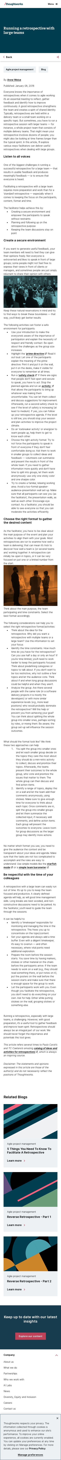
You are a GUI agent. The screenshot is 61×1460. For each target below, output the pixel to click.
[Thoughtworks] (14, 4)
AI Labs (8, 1385)
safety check (26, 375)
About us (9, 1361)
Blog (43, 69)
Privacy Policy (37, 1448)
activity (46, 386)
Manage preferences (30, 1454)
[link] (30, 1336)
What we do (10, 1367)
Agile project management (19, 69)
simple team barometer (32, 867)
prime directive (35, 353)
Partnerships (10, 1373)
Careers (8, 1402)
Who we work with (14, 1379)
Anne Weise (14, 79)
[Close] (57, 1418)
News (7, 1391)
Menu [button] (51, 4)
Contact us (10, 1408)
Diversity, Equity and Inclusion (20, 1396)
